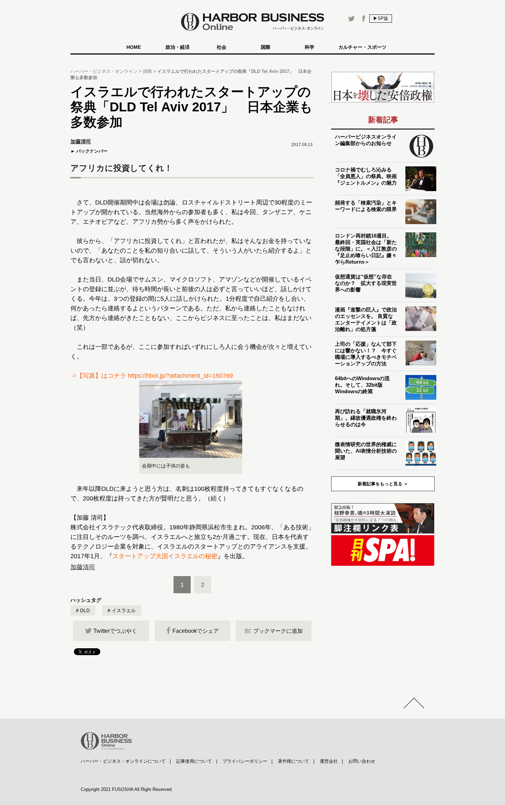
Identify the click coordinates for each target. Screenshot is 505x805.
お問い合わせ (361, 761)
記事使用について (194, 761)
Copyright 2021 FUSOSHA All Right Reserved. (127, 789)
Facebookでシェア (195, 631)
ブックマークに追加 (274, 630)
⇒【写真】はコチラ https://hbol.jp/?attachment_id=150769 (151, 375)
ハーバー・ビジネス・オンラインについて (123, 761)
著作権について (293, 761)
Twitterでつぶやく (115, 631)
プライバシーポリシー (245, 761)
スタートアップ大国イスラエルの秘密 (164, 556)
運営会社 (329, 761)
